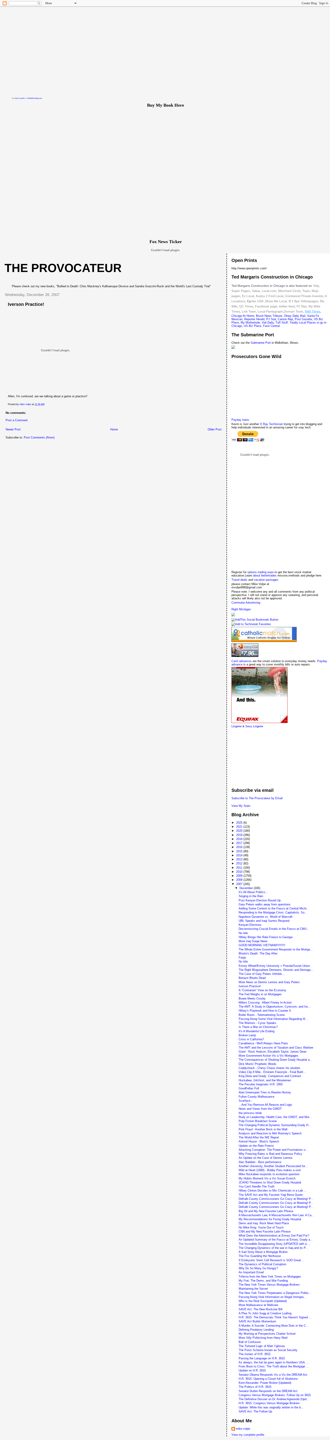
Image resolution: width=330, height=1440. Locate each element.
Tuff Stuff (281, 322)
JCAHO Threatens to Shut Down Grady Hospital (270, 1182)
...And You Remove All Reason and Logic (265, 1104)
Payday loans (240, 419)
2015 (239, 851)
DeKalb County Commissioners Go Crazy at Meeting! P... (276, 1198)
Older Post (215, 429)
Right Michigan (241, 609)
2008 (239, 879)
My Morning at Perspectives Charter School (267, 1333)
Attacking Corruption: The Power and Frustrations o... (273, 1149)
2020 (239, 830)
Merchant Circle (289, 291)
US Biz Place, (253, 326)
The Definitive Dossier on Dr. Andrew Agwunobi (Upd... (274, 1399)
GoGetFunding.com (34, 98)
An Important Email (251, 1272)
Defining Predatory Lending (256, 1329)
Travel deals (239, 579)
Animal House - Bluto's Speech (259, 1141)
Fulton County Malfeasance (256, 1096)
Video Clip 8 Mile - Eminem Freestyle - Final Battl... (272, 1072)
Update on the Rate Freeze (256, 1145)
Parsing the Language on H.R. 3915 (262, 1358)
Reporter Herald (254, 319)
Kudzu (260, 296)
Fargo (242, 957)
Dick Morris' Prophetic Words (257, 1064)
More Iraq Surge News (253, 941)
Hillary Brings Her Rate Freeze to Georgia (266, 937)
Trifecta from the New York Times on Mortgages (270, 1276)
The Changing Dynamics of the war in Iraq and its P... (273, 1248)
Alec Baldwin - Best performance (260, 1162)
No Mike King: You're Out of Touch (261, 1227)
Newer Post (13, 429)
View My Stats (241, 805)
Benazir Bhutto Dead (252, 978)
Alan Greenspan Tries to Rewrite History (265, 1092)
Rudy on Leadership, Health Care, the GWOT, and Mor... (275, 1117)
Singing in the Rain (251, 896)
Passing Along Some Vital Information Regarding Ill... (273, 1019)
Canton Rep (285, 319)
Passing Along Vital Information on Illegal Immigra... (272, 1297)
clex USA (257, 301)
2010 (239, 871)
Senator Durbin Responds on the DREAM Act (268, 1391)
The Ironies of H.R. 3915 (255, 1354)
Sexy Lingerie (254, 726)
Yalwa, (256, 291)
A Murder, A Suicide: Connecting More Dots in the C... (273, 1325)
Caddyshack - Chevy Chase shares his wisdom (269, 1068)
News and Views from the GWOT (260, 1108)
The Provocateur (63, 267)
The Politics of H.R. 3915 (255, 1386)
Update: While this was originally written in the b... (271, 1407)
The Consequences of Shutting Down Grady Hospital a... (275, 1059)
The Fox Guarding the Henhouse (260, 1256)
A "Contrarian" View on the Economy (262, 990)
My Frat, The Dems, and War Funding (263, 1280)
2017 (239, 843)
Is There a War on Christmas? (258, 1027)
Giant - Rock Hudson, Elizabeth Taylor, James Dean (272, 1051)
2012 (239, 863)
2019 (239, 835)
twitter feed (287, 306)
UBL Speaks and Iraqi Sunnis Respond (264, 920)
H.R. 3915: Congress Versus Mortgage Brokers (269, 1403)
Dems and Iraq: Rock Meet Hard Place (264, 1223)
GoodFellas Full (249, 1088)
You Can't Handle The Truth (256, 1186)
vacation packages (266, 579)
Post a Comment (17, 420)
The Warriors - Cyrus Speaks (257, 1023)
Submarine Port (261, 342)
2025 (239, 822)
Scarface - (245, 1100)
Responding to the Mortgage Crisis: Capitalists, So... (273, 912)
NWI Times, (313, 311)
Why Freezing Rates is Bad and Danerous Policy (270, 1153)
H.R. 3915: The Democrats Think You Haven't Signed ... (275, 1317)
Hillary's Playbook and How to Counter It (265, 1010)
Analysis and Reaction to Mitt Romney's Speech (270, 1133)
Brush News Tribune (269, 315)
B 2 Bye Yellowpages (303, 301)
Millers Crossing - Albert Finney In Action (265, 1002)
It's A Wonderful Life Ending (256, 1031)
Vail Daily (268, 322)
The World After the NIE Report (259, 1137)
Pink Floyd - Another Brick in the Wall (263, 1129)
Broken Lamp (247, 1035)
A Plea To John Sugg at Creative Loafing (265, 1313)
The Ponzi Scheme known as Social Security (268, 1350)
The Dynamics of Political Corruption (262, 1264)
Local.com (268, 291)
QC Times (246, 306)
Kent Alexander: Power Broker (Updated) (265, 1382)
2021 (239, 826)
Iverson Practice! (250, 986)
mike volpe (243, 1428)
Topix (305, 291)
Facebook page (266, 306)
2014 (239, 855)
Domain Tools (293, 311)
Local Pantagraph (270, 311)
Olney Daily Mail (294, 315)
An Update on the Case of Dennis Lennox (266, 1157)
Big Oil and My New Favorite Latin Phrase (266, 1211)
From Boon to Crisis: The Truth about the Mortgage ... (274, 1366)
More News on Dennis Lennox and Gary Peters (269, 982)
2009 (239, 875)
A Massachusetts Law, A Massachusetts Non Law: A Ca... (276, 1215)
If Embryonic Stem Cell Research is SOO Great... (271, 1260)
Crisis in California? (251, 1039)
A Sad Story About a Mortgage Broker (263, 1252)
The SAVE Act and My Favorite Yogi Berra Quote (271, 1194)
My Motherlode (250, 322)
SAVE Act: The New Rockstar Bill (260, 1309)
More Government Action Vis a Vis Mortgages (268, 1055)
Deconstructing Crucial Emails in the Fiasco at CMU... (274, 928)
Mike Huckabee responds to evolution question (269, 1174)
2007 (239, 884)
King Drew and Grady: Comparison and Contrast (270, 1076)
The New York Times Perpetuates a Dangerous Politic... (275, 1293)
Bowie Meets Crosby (252, 998)
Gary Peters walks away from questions (264, 904)
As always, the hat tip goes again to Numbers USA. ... (274, 1362)
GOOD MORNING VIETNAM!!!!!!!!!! (262, 945)
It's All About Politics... (253, 892)
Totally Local (298, 322)
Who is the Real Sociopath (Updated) (263, 1301)
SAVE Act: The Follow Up (255, 1411)
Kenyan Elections (250, 924)
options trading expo (261, 572)
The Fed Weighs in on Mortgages (260, 994)
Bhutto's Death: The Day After (258, 953)
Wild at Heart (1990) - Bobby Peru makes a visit (270, 1170)
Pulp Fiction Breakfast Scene (258, 1121)
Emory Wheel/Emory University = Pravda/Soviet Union (274, 965)
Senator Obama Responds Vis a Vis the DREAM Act (273, 1374)
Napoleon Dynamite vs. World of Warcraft (266, 916)
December (247, 888)
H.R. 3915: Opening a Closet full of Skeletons (268, 1378)
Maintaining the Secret (253, 1288)
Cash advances (241, 661)
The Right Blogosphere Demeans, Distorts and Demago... (276, 970)
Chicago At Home (242, 315)
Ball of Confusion (250, 1342)
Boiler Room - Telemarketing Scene (262, 1015)
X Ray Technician (271, 424)
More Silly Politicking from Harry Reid (263, 1337)
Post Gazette (303, 319)
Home (114, 429)
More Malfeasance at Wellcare (258, 1305)
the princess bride (250, 1113)
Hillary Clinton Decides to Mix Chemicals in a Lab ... (272, 1190)
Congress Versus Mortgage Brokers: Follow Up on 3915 (275, 1395)
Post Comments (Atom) (39, 437)
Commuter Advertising (245, 602)
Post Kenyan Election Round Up (260, 900)
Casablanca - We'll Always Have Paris (263, 1043)
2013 (239, 859)
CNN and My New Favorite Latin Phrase (264, 1231)
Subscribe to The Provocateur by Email (257, 798)
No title (243, 933)
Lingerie (236, 726)
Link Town (248, 311)
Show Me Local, (276, 301)
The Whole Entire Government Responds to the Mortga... (276, 949)
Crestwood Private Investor (304, 296)
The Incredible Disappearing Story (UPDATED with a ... (274, 1244)
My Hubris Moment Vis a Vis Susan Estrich (267, 1178)
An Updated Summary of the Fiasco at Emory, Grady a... (276, 1239)
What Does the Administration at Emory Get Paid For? (274, 1235)
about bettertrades (265, 575)
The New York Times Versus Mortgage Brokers (269, 1284)
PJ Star (301, 306)
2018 (239, 839)
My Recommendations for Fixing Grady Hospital (270, 1219)
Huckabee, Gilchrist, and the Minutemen (265, 1080)
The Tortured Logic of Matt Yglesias (262, 1346)
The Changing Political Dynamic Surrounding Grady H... (275, 1125)
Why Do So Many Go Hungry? (258, 1268)
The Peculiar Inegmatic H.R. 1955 (261, 1084)
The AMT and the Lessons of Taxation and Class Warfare (276, 1047)
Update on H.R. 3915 (252, 1370)
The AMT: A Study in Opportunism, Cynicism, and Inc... (275, 1006)
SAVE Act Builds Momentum (257, 1321)
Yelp (316, 285)
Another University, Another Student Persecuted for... (273, 1166)
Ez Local (248, 296)
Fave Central (271, 326)
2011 (239, 867)
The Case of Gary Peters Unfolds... (262, 974)
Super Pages (240, 291)
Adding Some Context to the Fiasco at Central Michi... (274, 908)
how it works (20, 98)
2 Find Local (274, 296)
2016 (239, 847)
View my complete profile (247, 1434)
